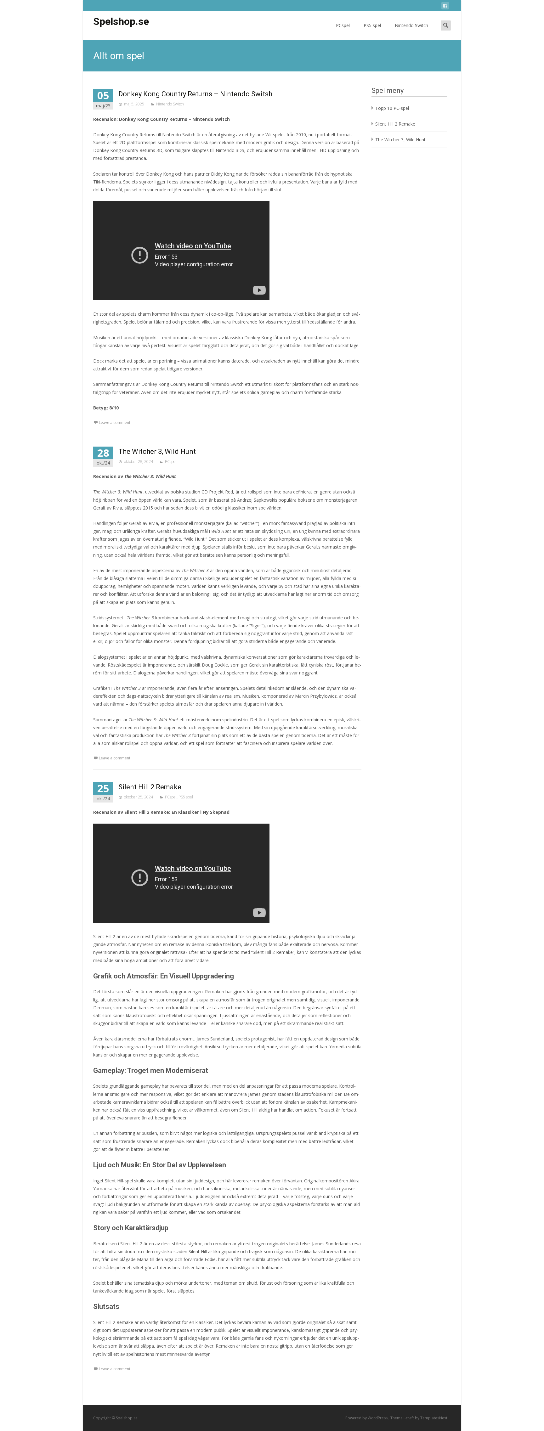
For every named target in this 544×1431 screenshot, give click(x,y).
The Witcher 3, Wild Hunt (157, 451)
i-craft (409, 1418)
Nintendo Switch (411, 25)
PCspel (343, 25)
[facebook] (445, 7)
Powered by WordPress (366, 1418)
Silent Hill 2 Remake (149, 787)
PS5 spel (372, 25)
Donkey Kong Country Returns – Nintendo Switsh (195, 94)
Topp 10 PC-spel (392, 108)
